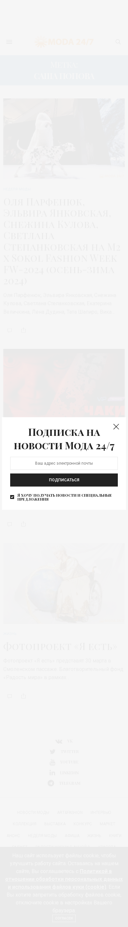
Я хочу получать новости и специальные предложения (64, 497)
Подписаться (64, 480)
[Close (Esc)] (116, 427)
